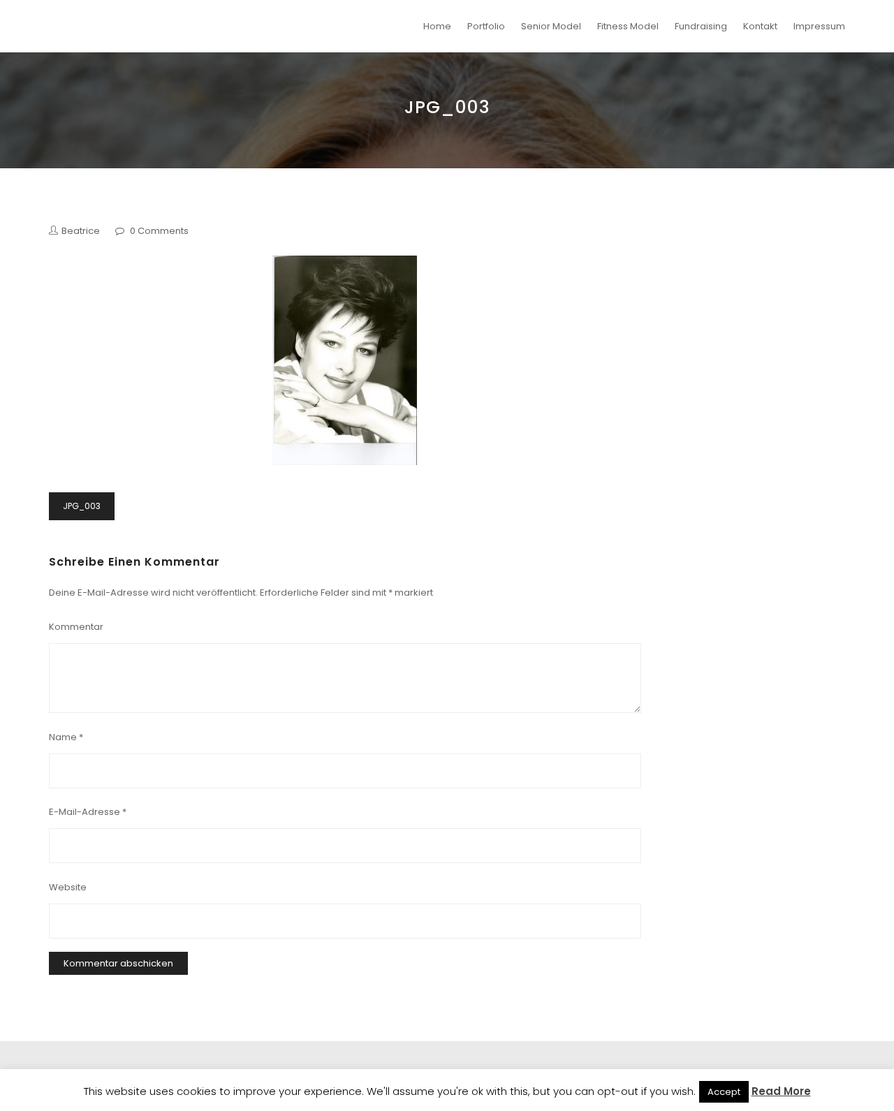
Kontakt (760, 26)
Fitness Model (628, 26)
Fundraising (701, 26)
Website (68, 887)
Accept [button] (724, 1091)
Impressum (819, 26)
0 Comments (159, 230)
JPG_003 (82, 506)
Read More (781, 1091)
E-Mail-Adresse (87, 811)
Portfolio (486, 26)
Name (66, 737)
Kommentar (76, 626)
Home (437, 26)
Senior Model (551, 26)
